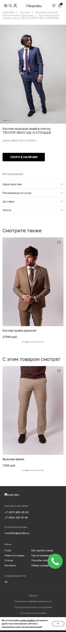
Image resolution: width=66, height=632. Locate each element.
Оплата (7, 210)
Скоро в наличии (23, 157)
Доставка (8, 201)
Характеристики (12, 184)
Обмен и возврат (41, 565)
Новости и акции (14, 555)
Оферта (33, 595)
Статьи (9, 560)
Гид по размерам (41, 555)
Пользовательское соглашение (33, 607)
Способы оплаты (41, 560)
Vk (6, 581)
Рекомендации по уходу (17, 192)
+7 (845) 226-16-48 (16, 517)
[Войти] (15, 5)
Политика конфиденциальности (33, 601)
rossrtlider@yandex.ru (17, 533)
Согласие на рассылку (33, 613)
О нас (8, 550)
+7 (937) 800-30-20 (16, 512)
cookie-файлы (27, 620)
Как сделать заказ (42, 550)
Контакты (10, 565)
